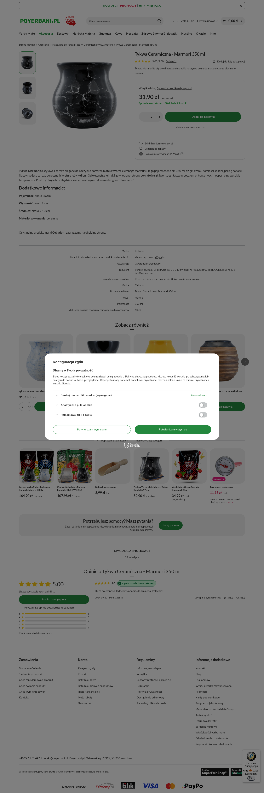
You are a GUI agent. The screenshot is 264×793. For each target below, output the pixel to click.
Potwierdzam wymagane (91, 429)
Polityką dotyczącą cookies (140, 376)
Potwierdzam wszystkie (173, 429)
